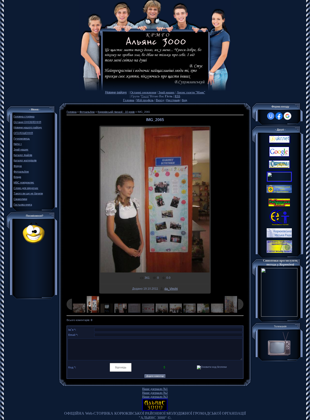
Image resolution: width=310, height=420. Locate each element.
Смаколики (20, 199)
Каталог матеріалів (25, 160)
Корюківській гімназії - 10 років (116, 111)
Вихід (160, 100)
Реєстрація (173, 100)
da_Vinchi (171, 288)
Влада (17, 176)
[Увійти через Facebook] (279, 116)
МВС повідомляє (24, 182)
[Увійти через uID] (270, 116)
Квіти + (18, 143)
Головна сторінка (24, 116)
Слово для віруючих (26, 188)
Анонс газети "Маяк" (191, 92)
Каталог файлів (23, 155)
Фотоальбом (21, 171)
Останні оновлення (143, 92)
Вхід (184, 100)
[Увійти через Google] (287, 116)
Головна (128, 100)
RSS (177, 96)
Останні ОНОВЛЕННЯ (27, 122)
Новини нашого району (28, 127)
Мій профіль (145, 100)
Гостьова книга (23, 204)
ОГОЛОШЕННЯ (23, 133)
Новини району (116, 92)
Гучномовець (22, 138)
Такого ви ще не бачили (28, 193)
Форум (18, 166)
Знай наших (166, 92)
